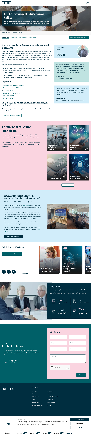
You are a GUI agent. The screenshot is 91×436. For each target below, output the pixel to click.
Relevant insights (23, 37)
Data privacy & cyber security (11, 93)
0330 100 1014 (11, 362)
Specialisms (14, 37)
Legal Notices (50, 399)
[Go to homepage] (6, 4)
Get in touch (32, 37)
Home (3, 32)
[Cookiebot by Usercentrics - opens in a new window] (8, 433)
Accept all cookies (80, 419)
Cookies (48, 394)
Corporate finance (8, 90)
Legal (48, 387)
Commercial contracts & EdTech (12, 88)
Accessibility (50, 391)
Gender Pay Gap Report (52, 396)
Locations (34, 399)
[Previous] (4, 272)
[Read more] (49, 260)
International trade (8, 98)
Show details (69, 433)
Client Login (34, 391)
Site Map (49, 405)
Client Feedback (35, 394)
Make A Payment (36, 402)
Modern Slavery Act (51, 402)
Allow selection (79, 423)
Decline (80, 427)
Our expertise (5, 37)
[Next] (9, 272)
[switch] (38, 433)
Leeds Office (26, 205)
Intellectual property (8, 96)
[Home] (8, 390)
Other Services (35, 387)
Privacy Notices (50, 408)
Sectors (8, 32)
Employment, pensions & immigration (13, 85)
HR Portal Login (35, 396)
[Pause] (14, 272)
